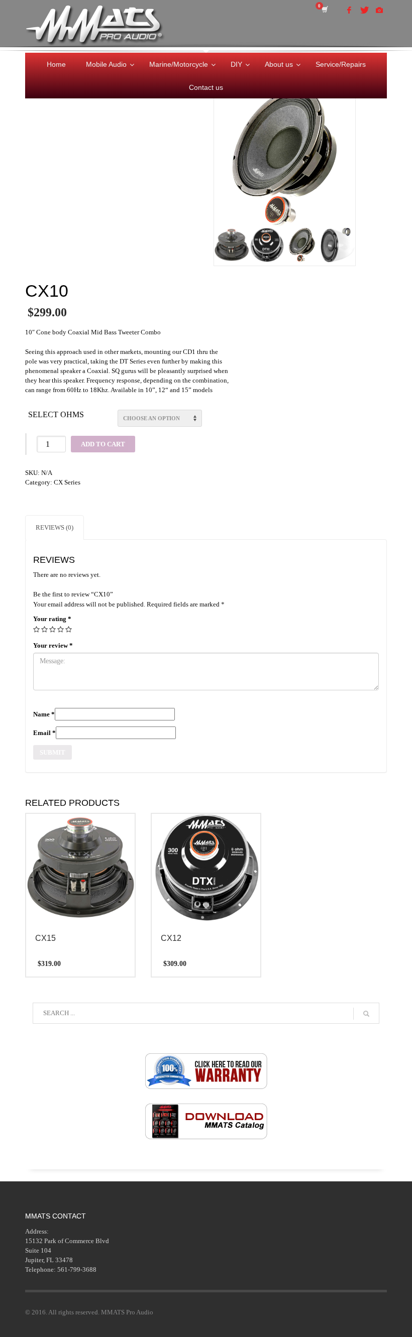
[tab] (54, 527)
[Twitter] (364, 10)
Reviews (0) (54, 527)
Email (44, 733)
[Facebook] (349, 10)
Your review (53, 645)
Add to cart (103, 444)
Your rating (52, 619)
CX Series (67, 482)
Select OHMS (56, 414)
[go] (366, 1013)
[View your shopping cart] (327, 9)
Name (44, 714)
